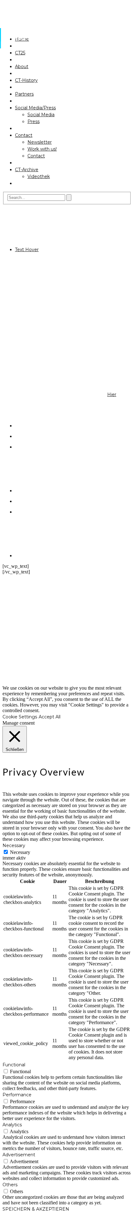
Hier (111, 394)
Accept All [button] (49, 717)
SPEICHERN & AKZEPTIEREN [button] (35, 1209)
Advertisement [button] (18, 1155)
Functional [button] (13, 1065)
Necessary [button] (13, 845)
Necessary (20, 852)
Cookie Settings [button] (19, 717)
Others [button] (9, 1185)
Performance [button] (16, 1095)
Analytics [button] (12, 1125)
